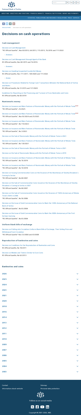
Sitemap (43, 385)
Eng (78, 2)
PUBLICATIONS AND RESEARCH (46, 18)
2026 (4, 274)
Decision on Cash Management (13, 48)
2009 (4, 344)
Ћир (71, 2)
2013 (4, 323)
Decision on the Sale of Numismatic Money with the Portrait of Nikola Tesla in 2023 (34, 136)
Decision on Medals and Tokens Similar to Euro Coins (22, 253)
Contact (5, 385)
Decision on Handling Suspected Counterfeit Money (21, 71)
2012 (4, 328)
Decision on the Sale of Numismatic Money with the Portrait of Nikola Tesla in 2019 (34, 153)
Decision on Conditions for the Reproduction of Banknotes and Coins (28, 245)
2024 (4, 285)
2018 (4, 306)
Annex (8, 78)
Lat (74, 2)
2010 (4, 339)
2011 (4, 334)
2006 (4, 355)
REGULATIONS (62, 18)
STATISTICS (31, 18)
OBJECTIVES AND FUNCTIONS (20, 13)
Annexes (9, 55)
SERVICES (76, 18)
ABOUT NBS (5, 13)
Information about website (12, 389)
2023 (4, 290)
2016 (4, 312)
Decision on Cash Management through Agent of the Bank (24, 59)
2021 (4, 295)
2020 (4, 301)
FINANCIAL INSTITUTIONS (53, 13)
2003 (4, 372)
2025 (4, 279)
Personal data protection (49, 389)
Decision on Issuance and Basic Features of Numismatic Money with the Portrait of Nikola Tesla (38, 141)
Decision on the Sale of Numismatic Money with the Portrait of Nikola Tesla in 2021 (34, 148)
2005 (4, 361)
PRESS (70, 18)
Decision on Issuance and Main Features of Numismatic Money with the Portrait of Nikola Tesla (38, 106)
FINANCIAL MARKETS (37, 13)
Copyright (32, 413)
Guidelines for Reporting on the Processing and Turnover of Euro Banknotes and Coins (35, 93)
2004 (4, 366)
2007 (4, 350)
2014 (4, 317)
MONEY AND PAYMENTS (71, 13)
